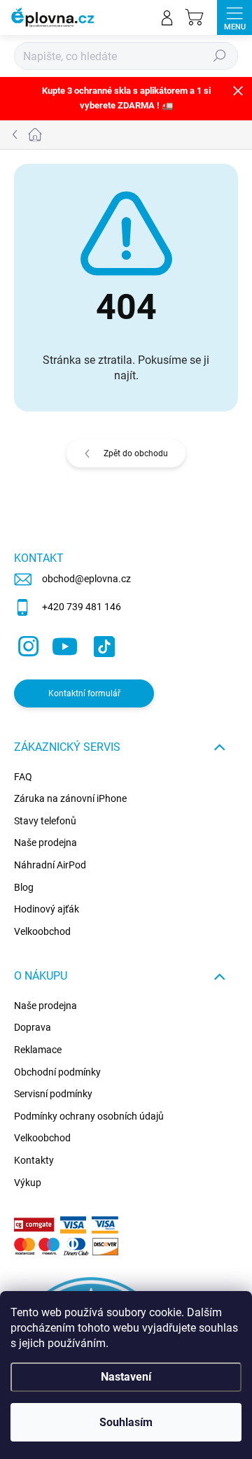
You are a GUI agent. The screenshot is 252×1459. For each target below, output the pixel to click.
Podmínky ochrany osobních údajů (89, 1116)
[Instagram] (26, 643)
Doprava (32, 1027)
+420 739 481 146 (81, 606)
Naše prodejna (45, 842)
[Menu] (234, 17)
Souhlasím (126, 1422)
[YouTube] (64, 643)
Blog (24, 887)
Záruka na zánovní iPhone (70, 798)
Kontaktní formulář (84, 693)
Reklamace (38, 1049)
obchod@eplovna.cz (86, 578)
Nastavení (126, 1376)
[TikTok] (102, 643)
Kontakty (34, 1160)
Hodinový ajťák (46, 909)
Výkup (27, 1182)
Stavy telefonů (45, 820)
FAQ (23, 776)
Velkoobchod (42, 931)
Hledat (219, 56)
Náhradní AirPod (50, 865)
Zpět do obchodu (136, 453)
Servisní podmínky (53, 1093)
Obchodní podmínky (57, 1072)
